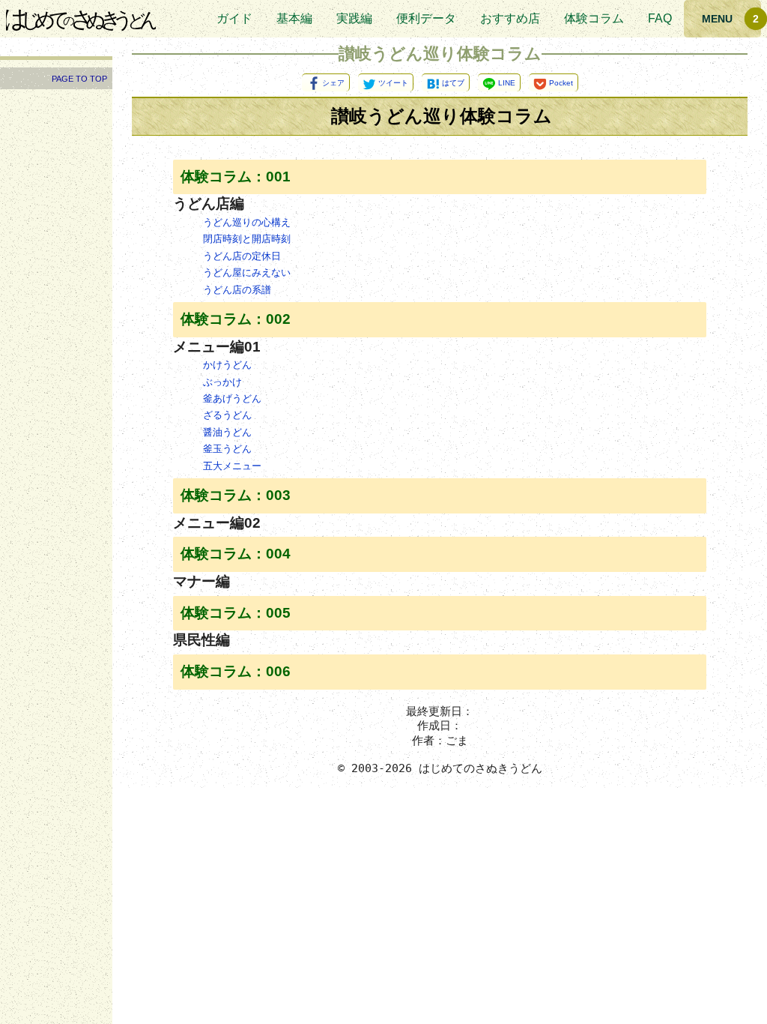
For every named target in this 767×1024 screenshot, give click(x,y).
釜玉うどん (227, 448)
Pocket (561, 83)
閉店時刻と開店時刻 (247, 238)
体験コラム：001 (236, 176)
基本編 (294, 18)
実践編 (354, 18)
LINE (506, 83)
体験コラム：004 (236, 553)
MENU (717, 19)
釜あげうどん (232, 398)
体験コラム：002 (236, 319)
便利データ (426, 18)
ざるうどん (227, 415)
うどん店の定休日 (242, 256)
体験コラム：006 (236, 671)
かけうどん (227, 364)
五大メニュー (232, 466)
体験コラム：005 (236, 613)
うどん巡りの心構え (247, 222)
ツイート (393, 83)
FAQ (660, 18)
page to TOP (79, 78)
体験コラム (594, 18)
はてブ (453, 83)
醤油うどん (227, 432)
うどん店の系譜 (237, 289)
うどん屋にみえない (247, 272)
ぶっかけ (222, 382)
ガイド (234, 18)
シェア (333, 83)
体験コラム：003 (236, 495)
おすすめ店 (510, 18)
